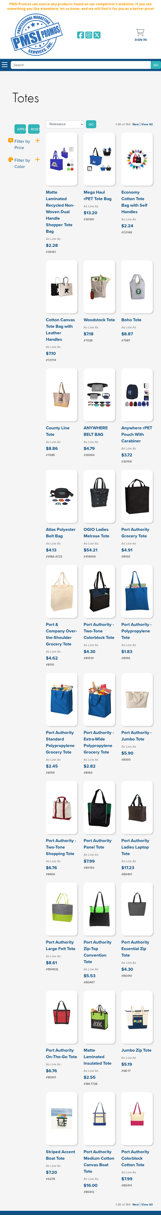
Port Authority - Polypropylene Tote (136, 631)
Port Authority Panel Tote (98, 843)
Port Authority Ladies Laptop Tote (135, 847)
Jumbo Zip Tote (136, 1050)
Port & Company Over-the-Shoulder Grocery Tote (61, 634)
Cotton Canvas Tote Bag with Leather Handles (60, 329)
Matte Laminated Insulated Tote (98, 1056)
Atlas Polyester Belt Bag (61, 532)
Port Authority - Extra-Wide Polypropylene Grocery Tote (99, 742)
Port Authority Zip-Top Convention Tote (98, 952)
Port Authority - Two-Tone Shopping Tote (61, 847)
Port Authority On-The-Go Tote (61, 1053)
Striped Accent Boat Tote (60, 1154)
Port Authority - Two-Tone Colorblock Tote (99, 631)
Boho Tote (131, 319)
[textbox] (81, 65)
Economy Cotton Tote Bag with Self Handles (134, 202)
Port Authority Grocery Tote (135, 532)
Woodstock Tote (99, 319)
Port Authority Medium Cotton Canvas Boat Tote (99, 1161)
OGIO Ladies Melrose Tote (96, 532)
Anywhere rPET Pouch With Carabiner (136, 434)
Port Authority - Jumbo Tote (136, 735)
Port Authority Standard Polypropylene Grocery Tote (60, 742)
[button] (20, 129)
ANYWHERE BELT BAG (96, 431)
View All (147, 124)
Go (91, 124)
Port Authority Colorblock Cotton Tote (135, 1158)
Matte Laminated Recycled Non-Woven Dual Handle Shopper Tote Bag (60, 211)
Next (135, 124)
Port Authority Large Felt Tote (60, 945)
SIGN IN (141, 39)
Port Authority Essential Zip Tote (135, 948)
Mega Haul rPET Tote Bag (98, 195)
